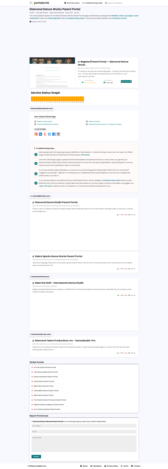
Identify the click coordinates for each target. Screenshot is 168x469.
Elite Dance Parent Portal (43, 395)
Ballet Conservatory (44, 121)
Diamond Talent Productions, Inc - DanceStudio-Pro (65, 340)
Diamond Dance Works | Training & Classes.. (105, 124)
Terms (125, 466)
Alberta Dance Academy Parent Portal (49, 405)
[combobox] (121, 3)
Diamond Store (94, 121)
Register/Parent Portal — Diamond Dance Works (103, 63)
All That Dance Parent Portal (45, 367)
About (85, 466)
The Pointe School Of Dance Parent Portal (50, 400)
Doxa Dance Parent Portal (44, 381)
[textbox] (121, 3)
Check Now (125, 81)
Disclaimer (97, 466)
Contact (137, 466)
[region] (84, 39)
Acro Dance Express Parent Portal (47, 409)
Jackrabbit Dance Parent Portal (46, 391)
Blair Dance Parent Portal (43, 386)
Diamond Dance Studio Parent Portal (56, 202)
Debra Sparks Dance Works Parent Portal (58, 256)
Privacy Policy (112, 466)
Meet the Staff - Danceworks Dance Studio (59, 282)
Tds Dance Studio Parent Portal (46, 372)
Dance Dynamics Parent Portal (46, 377)
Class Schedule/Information (47, 124)
